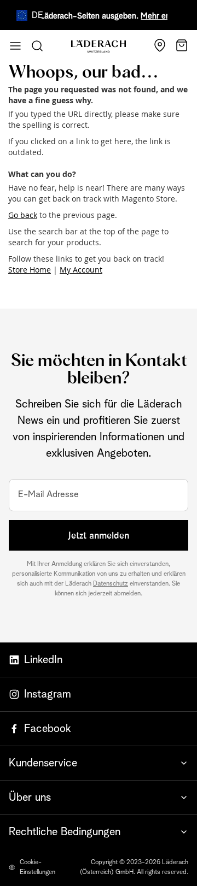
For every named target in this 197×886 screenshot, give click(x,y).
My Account (81, 269)
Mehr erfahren (162, 16)
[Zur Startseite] (98, 46)
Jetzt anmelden (98, 535)
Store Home (29, 269)
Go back (22, 215)
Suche (37, 45)
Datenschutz (110, 584)
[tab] (98, 763)
